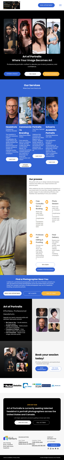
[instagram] (51, 449)
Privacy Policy (16, 457)
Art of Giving (7, 443)
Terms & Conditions (7, 457)
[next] (57, 36)
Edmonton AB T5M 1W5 (38, 445)
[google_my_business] (58, 449)
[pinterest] (55, 449)
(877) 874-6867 (51, 441)
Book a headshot (8, 444)
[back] (6, 36)
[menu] (60, 5)
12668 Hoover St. (23, 442)
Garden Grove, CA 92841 (25, 444)
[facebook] (48, 449)
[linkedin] (53, 449)
